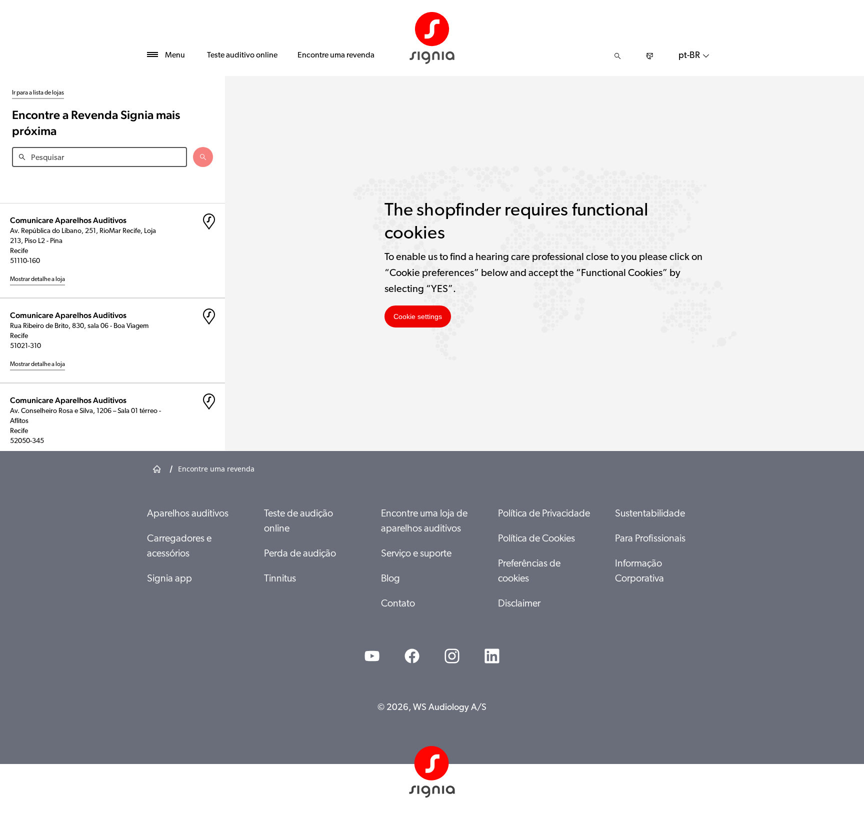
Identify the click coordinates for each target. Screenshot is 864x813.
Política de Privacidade (544, 514)
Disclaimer (519, 604)
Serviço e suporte (416, 554)
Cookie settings (418, 316)
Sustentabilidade (650, 514)
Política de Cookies (536, 539)
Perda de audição (300, 554)
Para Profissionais (650, 539)
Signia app (169, 579)
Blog (390, 579)
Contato (398, 604)
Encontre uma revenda (336, 56)
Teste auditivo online (242, 56)
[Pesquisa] (618, 56)
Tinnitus (280, 579)
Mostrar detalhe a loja (37, 279)
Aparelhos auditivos (187, 514)
